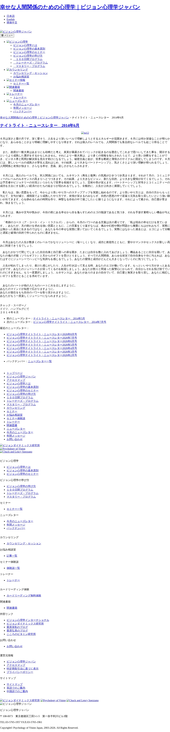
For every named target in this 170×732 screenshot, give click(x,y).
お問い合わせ (15, 439)
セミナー (12, 411)
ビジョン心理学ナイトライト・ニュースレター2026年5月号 (42, 344)
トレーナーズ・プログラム (30, 62)
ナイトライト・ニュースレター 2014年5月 (59, 318)
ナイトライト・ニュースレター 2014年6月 (40, 125)
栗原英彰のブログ (17, 627)
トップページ (15, 373)
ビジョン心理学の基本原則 (29, 48)
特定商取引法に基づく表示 (23, 668)
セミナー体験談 (16, 418)
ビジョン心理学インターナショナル (28, 620)
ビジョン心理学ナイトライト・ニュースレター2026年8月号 (42, 334)
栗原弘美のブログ (17, 630)
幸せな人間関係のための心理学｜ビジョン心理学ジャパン (70, 7)
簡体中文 (12, 22)
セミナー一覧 (21, 83)
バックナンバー (22, 111)
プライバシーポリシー (20, 672)
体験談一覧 (13, 568)
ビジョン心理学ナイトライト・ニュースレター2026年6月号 (42, 341)
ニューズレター (16, 428)
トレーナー (20, 97)
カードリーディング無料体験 (24, 595)
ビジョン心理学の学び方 (27, 55)
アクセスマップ (16, 380)
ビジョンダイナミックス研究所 (25, 623)
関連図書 (12, 425)
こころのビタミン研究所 (21, 634)
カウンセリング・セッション (30, 73)
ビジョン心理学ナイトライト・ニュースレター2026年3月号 (42, 351)
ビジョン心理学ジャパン (21, 376)
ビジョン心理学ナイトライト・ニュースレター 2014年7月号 (69, 322)
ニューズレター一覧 (40, 361)
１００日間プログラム (27, 59)
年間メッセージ (22, 108)
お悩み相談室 (21, 76)
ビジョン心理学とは (25, 45)
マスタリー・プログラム (29, 66)
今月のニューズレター (26, 104)
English (11, 19)
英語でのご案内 (16, 687)
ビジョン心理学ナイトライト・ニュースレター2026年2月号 (42, 355)
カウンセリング (16, 407)
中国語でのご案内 (17, 691)
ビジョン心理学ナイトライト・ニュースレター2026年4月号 (42, 348)
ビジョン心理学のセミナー (29, 52)
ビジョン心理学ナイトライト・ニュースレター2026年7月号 (42, 337)
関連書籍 (18, 90)
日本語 (11, 16)
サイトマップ (15, 684)
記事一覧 (12, 555)
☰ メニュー (7, 35)
